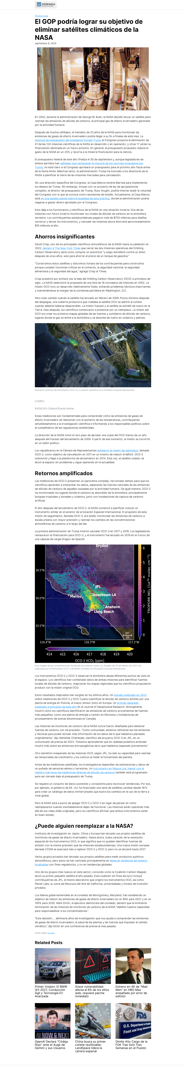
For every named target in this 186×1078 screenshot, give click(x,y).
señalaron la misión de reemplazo (117, 450)
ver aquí (51, 933)
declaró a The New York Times (62, 248)
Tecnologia (41, 16)
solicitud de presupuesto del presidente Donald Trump (68, 140)
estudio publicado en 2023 (130, 695)
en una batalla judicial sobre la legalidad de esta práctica (75, 198)
